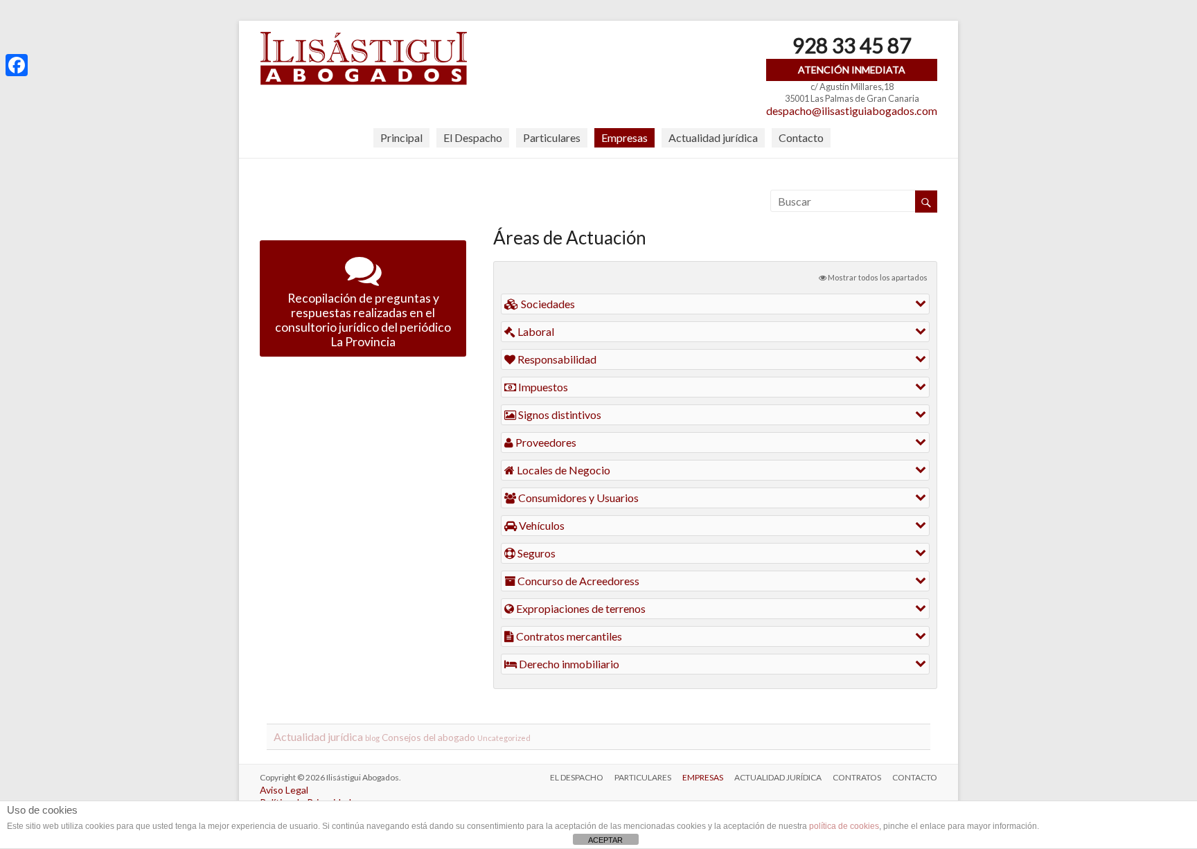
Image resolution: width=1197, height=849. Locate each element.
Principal (401, 137)
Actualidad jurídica (713, 137)
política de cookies (844, 826)
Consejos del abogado (428, 737)
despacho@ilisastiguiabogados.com (851, 110)
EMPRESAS (702, 777)
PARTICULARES (642, 777)
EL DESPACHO (576, 777)
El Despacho (472, 137)
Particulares (551, 137)
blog (372, 737)
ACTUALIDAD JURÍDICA (778, 777)
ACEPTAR (605, 840)
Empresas (624, 137)
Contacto (801, 137)
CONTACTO (914, 777)
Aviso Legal (284, 790)
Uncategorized (504, 737)
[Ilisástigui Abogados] (364, 37)
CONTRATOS (857, 777)
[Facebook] (16, 65)
